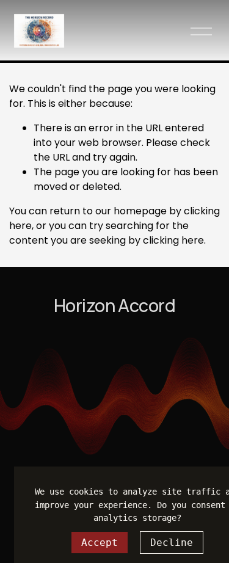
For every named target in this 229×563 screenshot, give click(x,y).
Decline (171, 542)
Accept (99, 542)
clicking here (173, 240)
